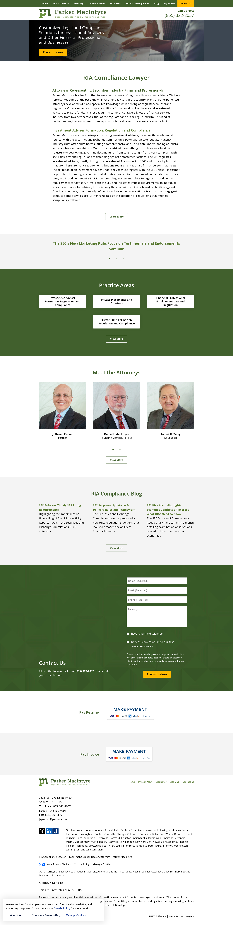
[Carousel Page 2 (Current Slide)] (116, 258)
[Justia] (55, 831)
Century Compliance (132, 830)
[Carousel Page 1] (109, 258)
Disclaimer (161, 781)
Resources (115, 3)
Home (45, 3)
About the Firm (61, 3)
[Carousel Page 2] (119, 449)
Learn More (116, 216)
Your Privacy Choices (59, 864)
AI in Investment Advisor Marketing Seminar (118, 243)
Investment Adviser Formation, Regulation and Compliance (101, 130)
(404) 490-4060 (57, 810)
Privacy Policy (145, 781)
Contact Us (186, 3)
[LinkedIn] (49, 831)
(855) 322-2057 (179, 15)
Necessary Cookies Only (46, 915)
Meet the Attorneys (117, 372)
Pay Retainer (89, 712)
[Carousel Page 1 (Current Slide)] (113, 449)
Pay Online (169, 3)
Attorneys (79, 3)
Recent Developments (137, 3)
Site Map (174, 781)
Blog (156, 3)
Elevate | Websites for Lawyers (171, 916)
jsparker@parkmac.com (54, 819)
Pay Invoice (89, 754)
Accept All (16, 915)
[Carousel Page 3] (123, 258)
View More (116, 338)
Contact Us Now (53, 52)
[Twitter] (42, 831)
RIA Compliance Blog (116, 493)
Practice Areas (97, 3)
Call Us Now (185, 10)
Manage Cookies (102, 864)
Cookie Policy (81, 864)
